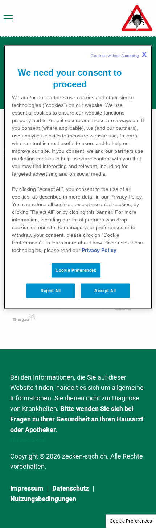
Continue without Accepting (119, 54)
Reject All (51, 290)
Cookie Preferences (131, 521)
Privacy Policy (99, 250)
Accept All (105, 290)
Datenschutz (70, 488)
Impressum (27, 488)
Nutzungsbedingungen (43, 499)
